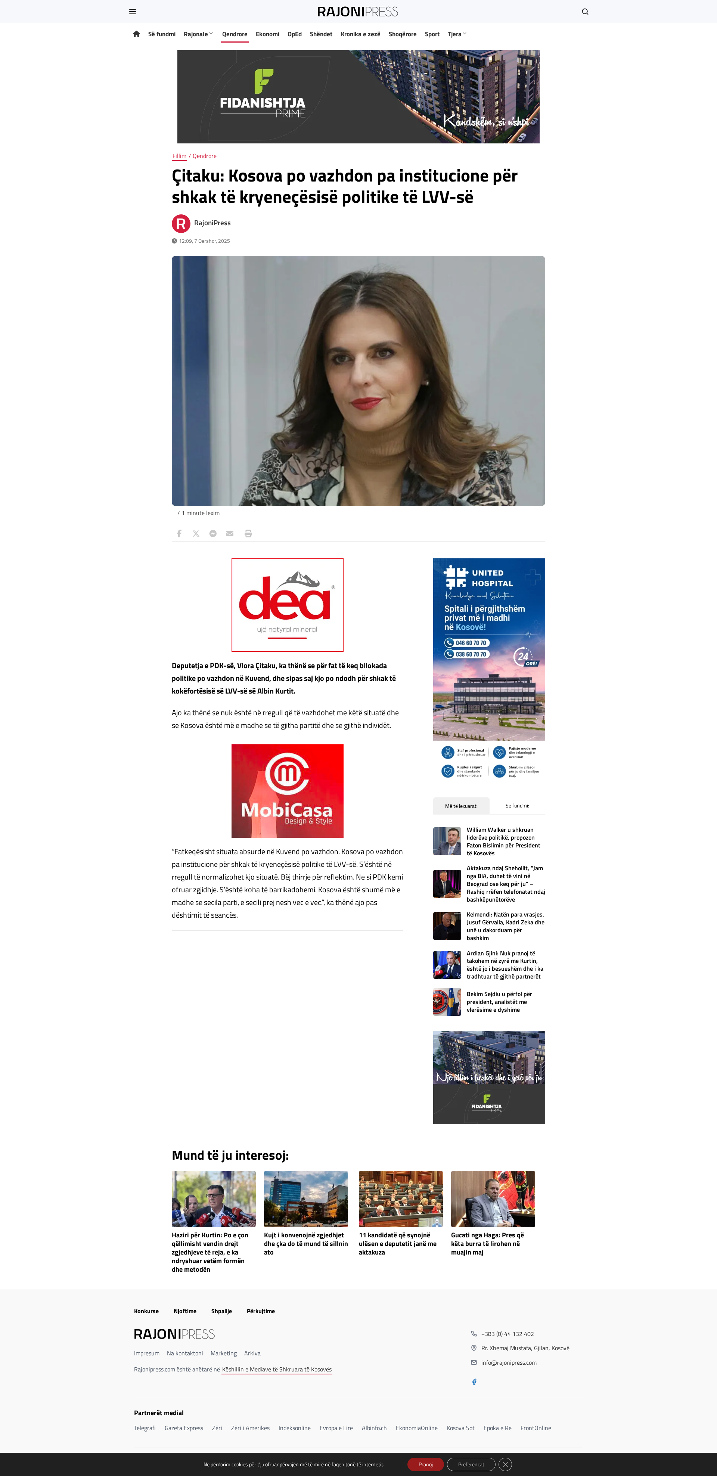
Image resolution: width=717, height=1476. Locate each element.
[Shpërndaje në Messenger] (212, 533)
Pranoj (426, 1464)
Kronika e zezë (361, 34)
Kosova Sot (461, 1427)
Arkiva (252, 1353)
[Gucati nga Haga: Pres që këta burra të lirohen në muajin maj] (493, 1199)
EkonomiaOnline (417, 1427)
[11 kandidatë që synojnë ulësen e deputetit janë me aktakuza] (401, 1199)
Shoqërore (403, 34)
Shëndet (321, 34)
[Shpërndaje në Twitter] (196, 533)
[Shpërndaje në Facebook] (179, 533)
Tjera (455, 34)
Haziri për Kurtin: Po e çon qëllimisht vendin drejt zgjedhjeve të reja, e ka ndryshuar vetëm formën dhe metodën (210, 1252)
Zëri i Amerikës (250, 1427)
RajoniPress (212, 222)
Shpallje (221, 1310)
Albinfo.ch (374, 1427)
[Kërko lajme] (585, 11)
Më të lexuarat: (461, 806)
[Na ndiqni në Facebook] (474, 1382)
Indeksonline (295, 1427)
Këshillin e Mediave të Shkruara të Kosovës (277, 1369)
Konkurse (146, 1310)
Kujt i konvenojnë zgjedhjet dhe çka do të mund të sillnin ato (306, 1244)
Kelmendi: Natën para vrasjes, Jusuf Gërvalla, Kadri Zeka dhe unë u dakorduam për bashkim (505, 926)
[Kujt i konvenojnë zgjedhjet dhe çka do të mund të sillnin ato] (306, 1199)
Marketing (224, 1353)
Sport (432, 34)
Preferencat (471, 1464)
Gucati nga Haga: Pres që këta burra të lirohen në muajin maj (487, 1244)
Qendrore (235, 34)
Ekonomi (267, 34)
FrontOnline (536, 1427)
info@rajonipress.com (509, 1362)
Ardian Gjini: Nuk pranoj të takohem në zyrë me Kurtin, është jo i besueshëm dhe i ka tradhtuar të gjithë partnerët (505, 965)
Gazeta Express (184, 1427)
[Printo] (246, 533)
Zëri (217, 1427)
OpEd (295, 34)
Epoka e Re (498, 1427)
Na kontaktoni (185, 1353)
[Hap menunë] (132, 11)
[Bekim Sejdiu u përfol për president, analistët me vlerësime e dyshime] (447, 1002)
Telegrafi (145, 1427)
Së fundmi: (517, 805)
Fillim (179, 155)
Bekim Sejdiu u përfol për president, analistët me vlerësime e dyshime (499, 1001)
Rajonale (196, 34)
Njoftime (185, 1310)
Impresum (146, 1353)
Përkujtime (261, 1310)
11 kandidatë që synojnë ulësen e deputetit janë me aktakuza (398, 1244)
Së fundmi (162, 34)
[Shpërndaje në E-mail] (229, 533)
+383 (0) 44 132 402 (507, 1333)
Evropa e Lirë (336, 1427)
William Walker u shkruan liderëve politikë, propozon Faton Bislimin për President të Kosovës (503, 841)
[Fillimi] (136, 34)
